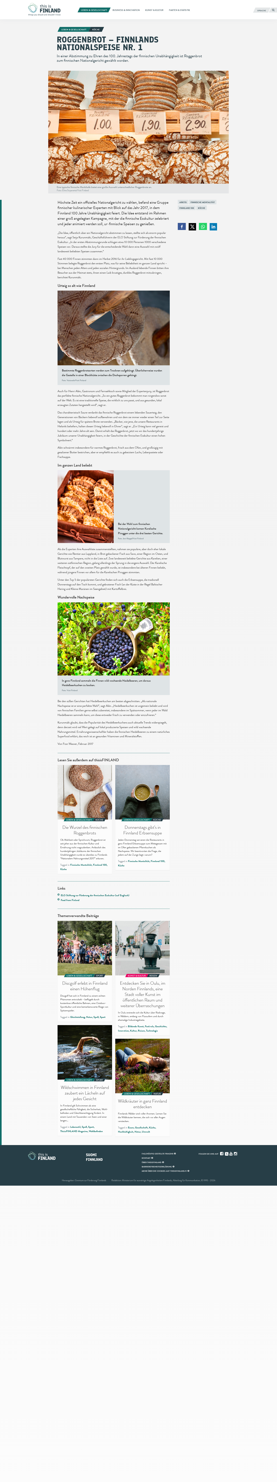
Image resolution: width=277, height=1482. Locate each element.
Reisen (141, 1031)
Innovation (123, 1031)
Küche (201, 208)
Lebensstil (75, 1127)
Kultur (133, 1031)
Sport (102, 1017)
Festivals (149, 1026)
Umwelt (146, 1132)
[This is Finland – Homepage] (45, 9)
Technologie (152, 1031)
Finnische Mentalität (203, 202)
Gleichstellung (77, 1017)
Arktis (183, 202)
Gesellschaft (141, 1128)
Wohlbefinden (96, 1131)
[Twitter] (227, 1153)
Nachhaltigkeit (125, 1132)
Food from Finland (70, 900)
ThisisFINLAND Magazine (74, 1131)
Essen (131, 1128)
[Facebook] (222, 1154)
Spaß (96, 1017)
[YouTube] (231, 1154)
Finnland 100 (186, 208)
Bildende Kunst (136, 1026)
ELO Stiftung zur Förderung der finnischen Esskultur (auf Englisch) (95, 895)
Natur (89, 1017)
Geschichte (160, 1026)
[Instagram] (236, 1154)
